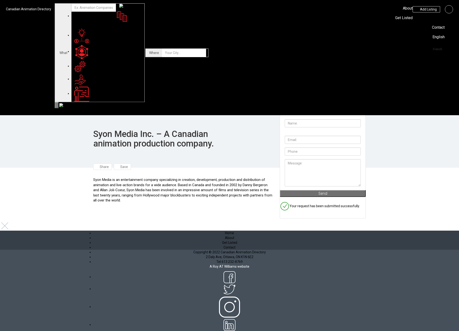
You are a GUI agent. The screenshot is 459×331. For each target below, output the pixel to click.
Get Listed (404, 18)
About (408, 8)
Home (229, 233)
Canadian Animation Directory (28, 9)
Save (124, 167)
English (438, 37)
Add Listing (428, 9)
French (437, 49)
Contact (438, 27)
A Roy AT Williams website (229, 266)
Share (104, 167)
